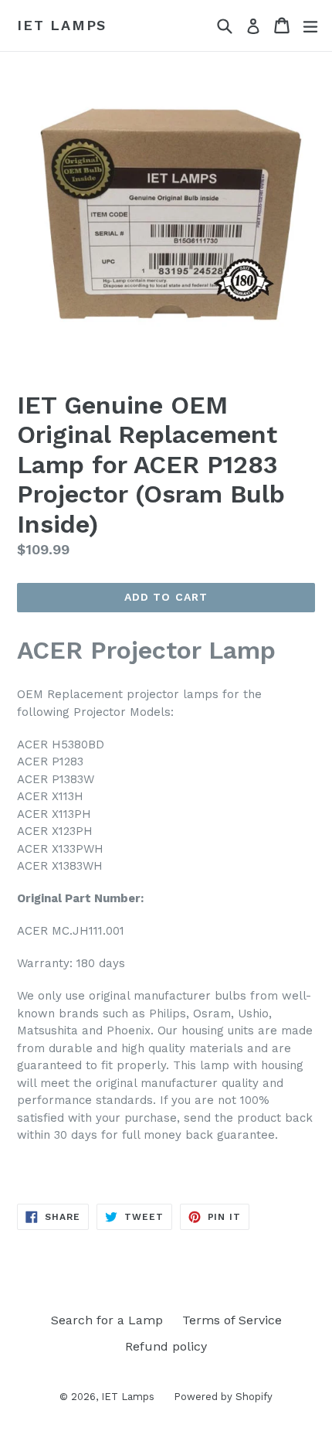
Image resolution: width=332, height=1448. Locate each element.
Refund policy (166, 1346)
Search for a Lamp (107, 1320)
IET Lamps (62, 25)
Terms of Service (232, 1320)
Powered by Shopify (223, 1396)
